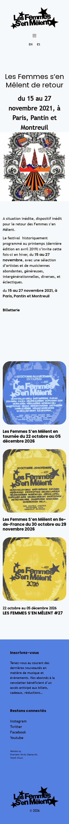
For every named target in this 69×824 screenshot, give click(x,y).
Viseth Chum (16, 758)
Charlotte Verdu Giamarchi (23, 754)
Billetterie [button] (11, 310)
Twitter (16, 726)
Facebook (18, 732)
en (30, 44)
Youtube (16, 737)
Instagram (18, 721)
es (38, 44)
